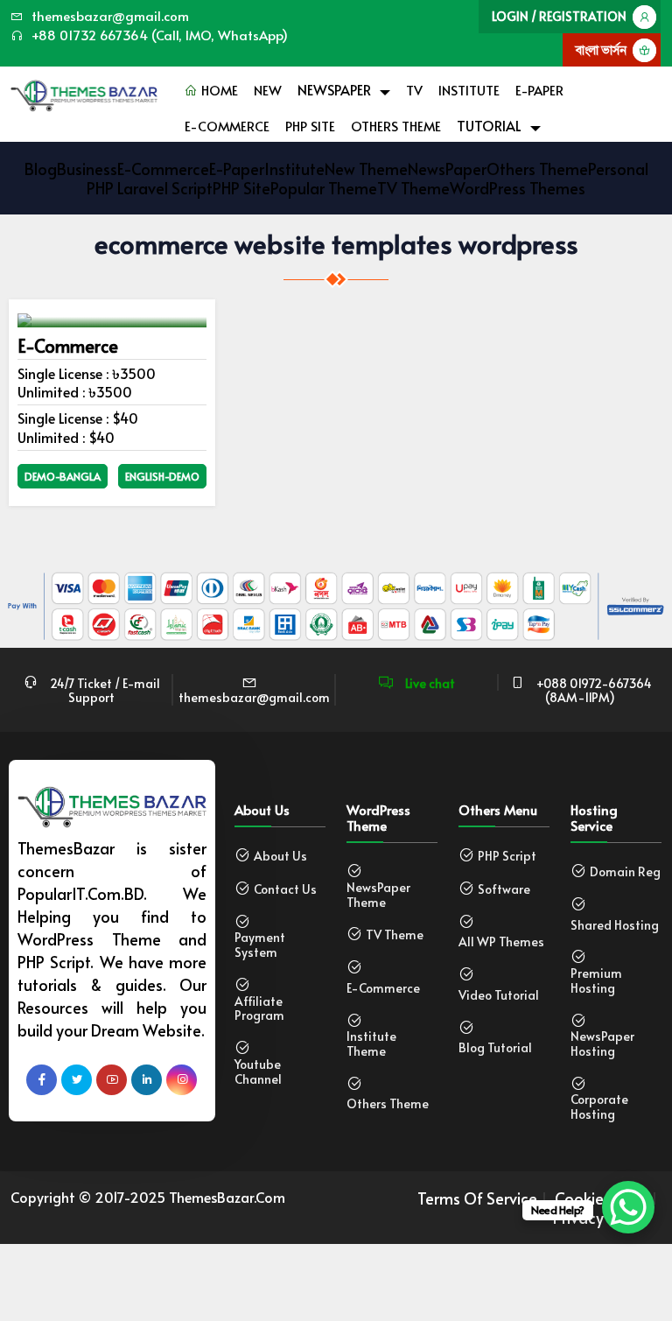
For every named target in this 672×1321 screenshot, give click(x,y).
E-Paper (539, 90)
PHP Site (310, 125)
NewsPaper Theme (378, 895)
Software (504, 889)
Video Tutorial (498, 995)
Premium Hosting (596, 981)
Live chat (428, 683)
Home (218, 90)
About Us (280, 856)
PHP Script (507, 856)
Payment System (259, 945)
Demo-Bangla (62, 476)
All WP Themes (501, 942)
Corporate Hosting (599, 1107)
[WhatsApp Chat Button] (628, 1207)
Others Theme (396, 125)
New (268, 90)
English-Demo (162, 476)
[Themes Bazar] (84, 91)
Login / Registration (559, 16)
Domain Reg (625, 872)
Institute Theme (371, 1044)
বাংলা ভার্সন (601, 49)
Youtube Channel (258, 1072)
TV (414, 90)
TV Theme (395, 935)
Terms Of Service (477, 1198)
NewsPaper (334, 89)
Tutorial (489, 125)
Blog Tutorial (495, 1048)
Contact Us (285, 889)
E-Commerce (227, 125)
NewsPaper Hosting (602, 1044)
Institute (469, 90)
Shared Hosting (614, 925)
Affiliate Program (259, 1009)
